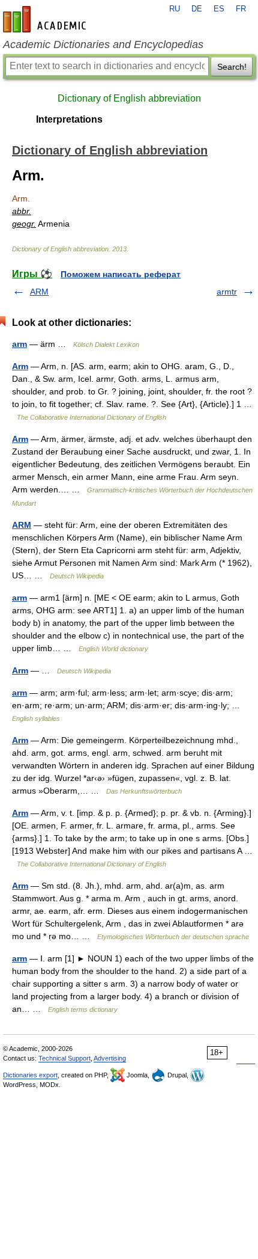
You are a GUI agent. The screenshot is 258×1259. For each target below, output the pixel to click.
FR (241, 9)
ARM (39, 291)
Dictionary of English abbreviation (129, 98)
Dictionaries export (30, 1075)
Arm (20, 366)
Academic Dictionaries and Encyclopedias (103, 44)
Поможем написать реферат (121, 274)
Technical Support (64, 1058)
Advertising (110, 1058)
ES (219, 9)
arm (19, 344)
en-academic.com (46, 19)
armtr (227, 291)
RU (174, 9)
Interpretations (69, 119)
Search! (232, 67)
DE (196, 9)
